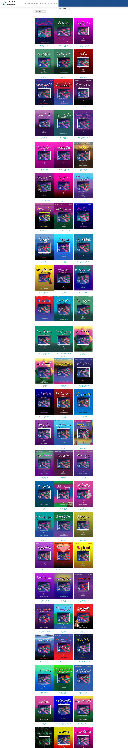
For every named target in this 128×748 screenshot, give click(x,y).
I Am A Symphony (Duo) (83, 323)
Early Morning (83, 169)
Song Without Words (83, 723)
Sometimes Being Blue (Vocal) (63, 723)
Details (48, 61)
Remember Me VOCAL (44, 631)
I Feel (83, 353)
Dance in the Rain (63, 137)
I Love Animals (63, 385)
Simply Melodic (44, 692)
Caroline (83, 76)
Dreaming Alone (44, 169)
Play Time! (83, 569)
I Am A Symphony (63, 323)
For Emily (83, 230)
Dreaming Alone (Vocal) (63, 169)
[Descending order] (69, 9)
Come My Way (83, 106)
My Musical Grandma (44, 539)
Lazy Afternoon (63, 447)
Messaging (83, 477)
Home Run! (44, 323)
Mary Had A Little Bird (83, 447)
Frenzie (64, 261)
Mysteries (44, 569)
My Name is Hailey (63, 539)
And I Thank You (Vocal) (83, 45)
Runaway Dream (44, 661)
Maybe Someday (44, 477)
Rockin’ (83, 631)
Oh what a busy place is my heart (64, 569)
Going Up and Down (44, 292)
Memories (63, 477)
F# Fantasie (83, 200)
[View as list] (65, 14)
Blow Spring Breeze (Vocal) (63, 76)
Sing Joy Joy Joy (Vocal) (63, 692)
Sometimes (44, 723)
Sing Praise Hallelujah (83, 692)
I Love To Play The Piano (44, 416)
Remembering (63, 631)
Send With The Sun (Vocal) (83, 661)
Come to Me (44, 137)
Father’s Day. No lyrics (44, 230)
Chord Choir (64, 106)
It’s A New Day (83, 416)
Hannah (64, 292)
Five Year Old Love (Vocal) (63, 230)
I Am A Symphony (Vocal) (44, 353)
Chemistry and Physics (44, 106)
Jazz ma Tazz (44, 447)
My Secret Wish (83, 539)
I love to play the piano (83, 385)
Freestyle (44, 261)
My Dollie (83, 508)
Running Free (63, 661)
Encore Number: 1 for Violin (44, 200)
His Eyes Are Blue (83, 292)
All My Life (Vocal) (63, 45)
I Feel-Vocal (44, 385)
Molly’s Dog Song (63, 508)
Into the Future (64, 416)
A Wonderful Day (44, 45)
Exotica (64, 200)
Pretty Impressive (44, 600)
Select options (42, 61)
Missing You (44, 508)
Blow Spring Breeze (44, 76)
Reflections (63, 600)
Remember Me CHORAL (83, 600)
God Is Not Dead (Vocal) (83, 261)
